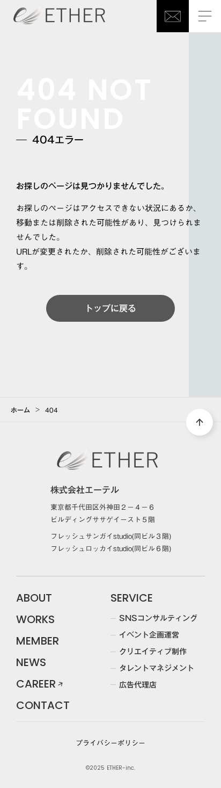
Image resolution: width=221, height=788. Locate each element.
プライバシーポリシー (110, 743)
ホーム (20, 410)
